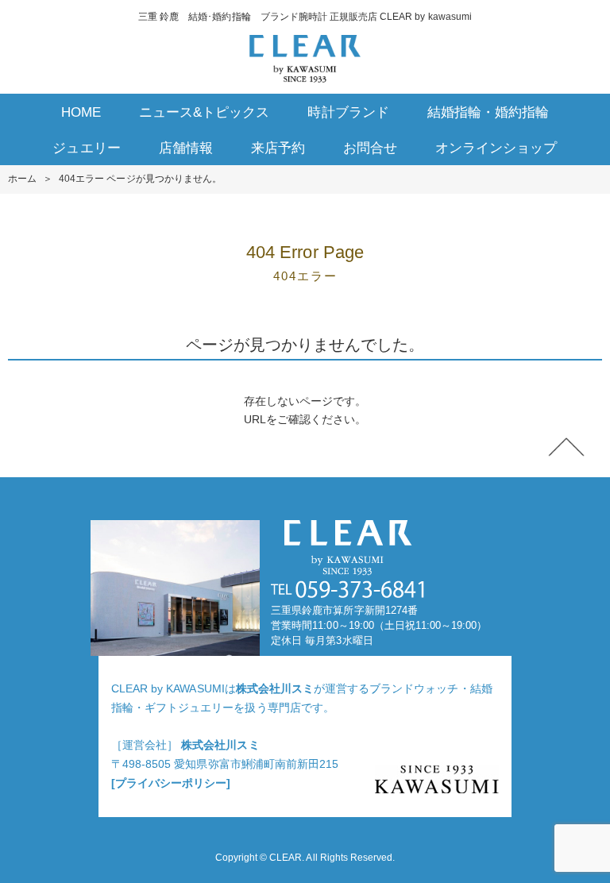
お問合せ (370, 148)
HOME (81, 112)
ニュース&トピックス (204, 112)
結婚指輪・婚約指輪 (488, 112)
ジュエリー (86, 148)
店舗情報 (186, 148)
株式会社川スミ (275, 688)
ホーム (22, 178)
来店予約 (278, 148)
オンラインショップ (496, 148)
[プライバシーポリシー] (170, 783)
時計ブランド (347, 112)
